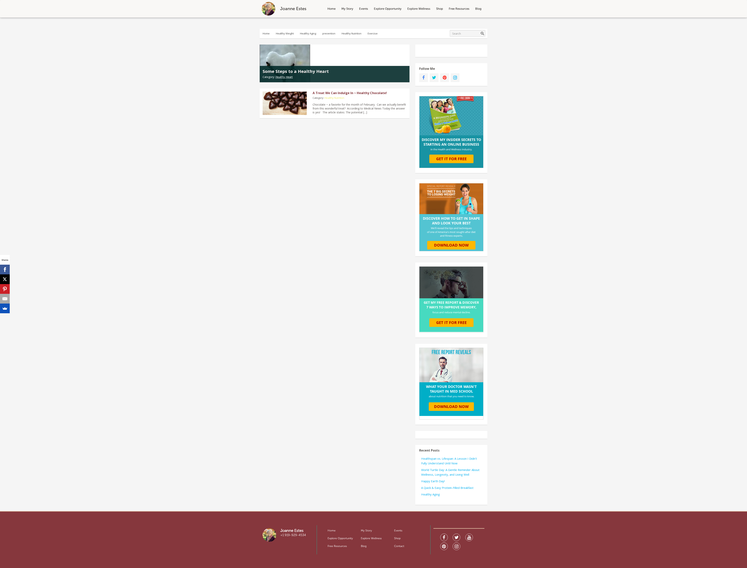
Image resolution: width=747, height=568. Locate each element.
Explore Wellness (418, 9)
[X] (5, 279)
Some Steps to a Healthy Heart (296, 71)
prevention (328, 33)
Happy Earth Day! (433, 481)
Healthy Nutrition (351, 33)
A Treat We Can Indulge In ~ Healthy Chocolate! (350, 93)
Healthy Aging (308, 33)
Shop (439, 9)
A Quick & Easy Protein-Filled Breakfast (447, 488)
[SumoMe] (5, 308)
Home (331, 9)
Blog (478, 9)
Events (363, 9)
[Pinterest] (5, 289)
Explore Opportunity (388, 9)
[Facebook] (5, 269)
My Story (347, 9)
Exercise (373, 33)
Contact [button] (399, 546)
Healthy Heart (284, 77)
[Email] (5, 299)
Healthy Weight (285, 33)
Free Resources (459, 9)
